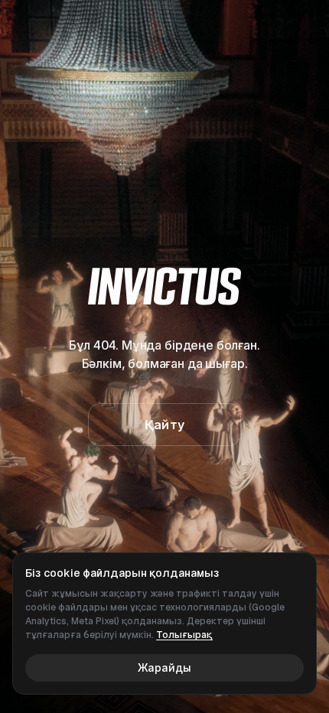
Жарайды (164, 667)
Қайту (164, 424)
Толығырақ (184, 635)
